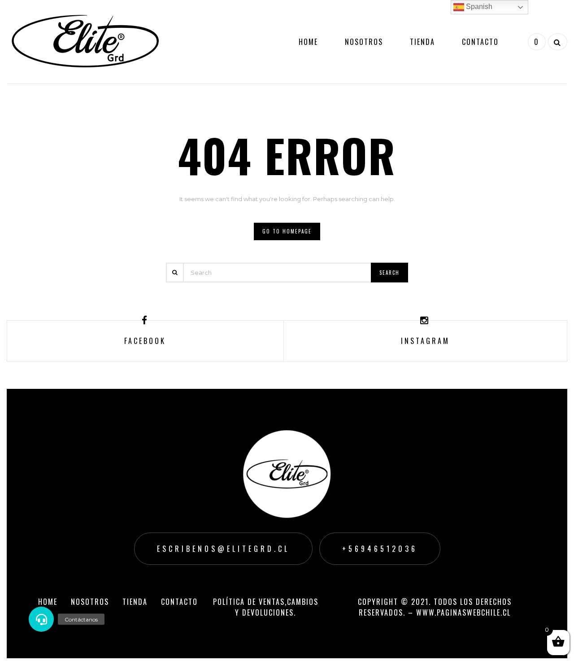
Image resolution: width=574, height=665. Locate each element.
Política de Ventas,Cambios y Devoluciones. (265, 607)
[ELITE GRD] (85, 41)
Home (308, 41)
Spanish (478, 6)
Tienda (422, 41)
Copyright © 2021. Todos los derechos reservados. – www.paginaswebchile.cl (435, 607)
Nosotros (364, 41)
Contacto (480, 41)
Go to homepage (287, 231)
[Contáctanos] (41, 619)
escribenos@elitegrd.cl (223, 548)
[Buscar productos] (556, 41)
